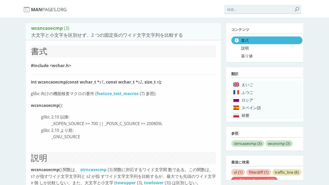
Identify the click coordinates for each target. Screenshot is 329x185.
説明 (245, 48)
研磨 (245, 115)
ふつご (247, 92)
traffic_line (287, 172)
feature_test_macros (118, 93)
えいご (247, 84)
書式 (245, 40)
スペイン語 (251, 108)
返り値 (247, 56)
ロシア (247, 100)
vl (238, 172)
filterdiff (258, 172)
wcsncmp (279, 143)
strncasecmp (93, 169)
